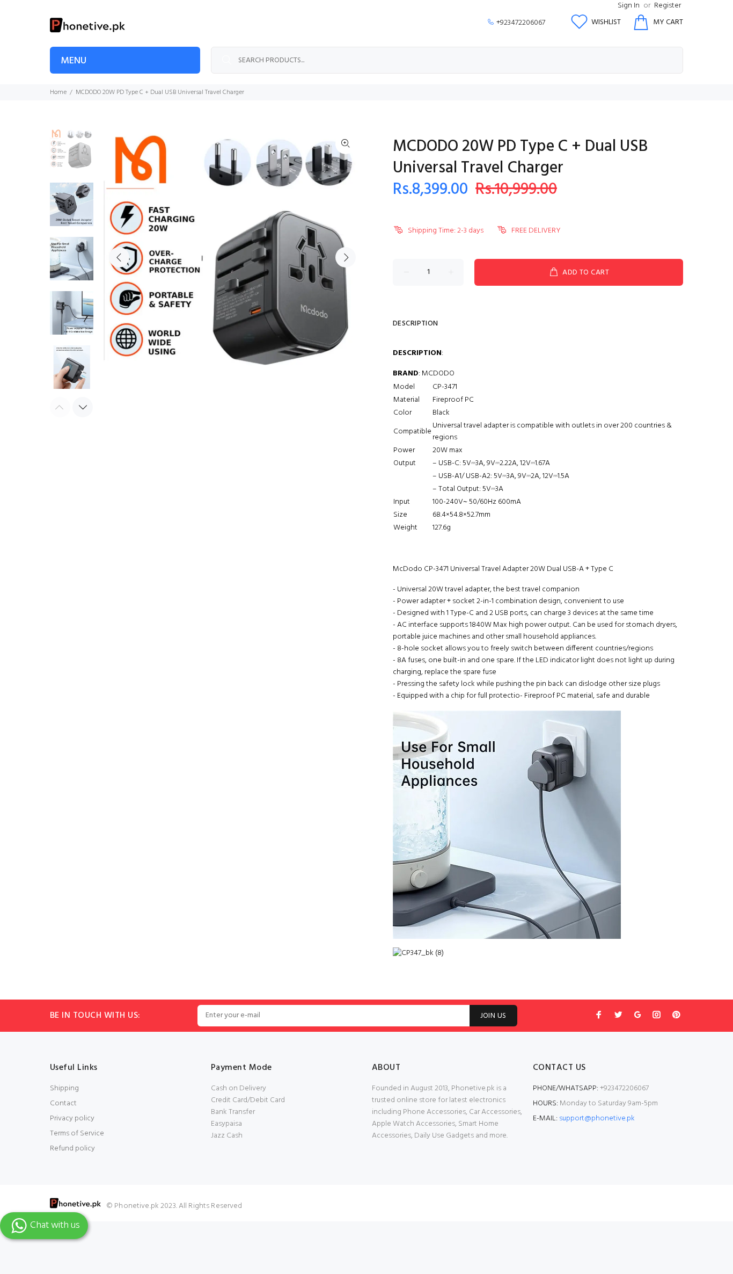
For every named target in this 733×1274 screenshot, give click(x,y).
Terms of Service (77, 1133)
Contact (63, 1103)
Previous (119, 257)
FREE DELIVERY (536, 231)
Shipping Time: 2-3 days (445, 231)
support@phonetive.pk (597, 1118)
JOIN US (493, 1016)
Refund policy (72, 1148)
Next (345, 257)
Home (58, 92)
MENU (73, 61)
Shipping (64, 1088)
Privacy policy (72, 1118)
